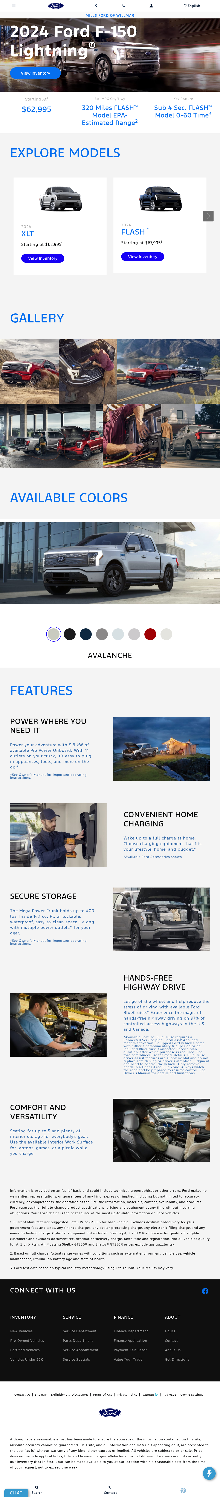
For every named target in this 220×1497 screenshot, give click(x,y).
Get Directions (177, 1359)
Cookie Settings (191, 1394)
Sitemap (41, 1394)
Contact (171, 1341)
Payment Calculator (130, 1350)
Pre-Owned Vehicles (27, 1341)
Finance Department (131, 1331)
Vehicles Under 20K (26, 1359)
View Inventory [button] (35, 73)
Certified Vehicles (25, 1350)
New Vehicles (21, 1331)
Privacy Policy (127, 1394)
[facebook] (205, 1291)
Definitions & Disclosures (70, 1394)
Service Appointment (81, 1350)
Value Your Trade (128, 1359)
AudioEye (169, 1394)
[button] (208, 216)
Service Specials (76, 1359)
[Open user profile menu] (151, 5)
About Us (173, 1350)
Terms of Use (103, 1394)
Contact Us (22, 1394)
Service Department (80, 1331)
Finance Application (130, 1341)
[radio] (54, 634)
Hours (170, 1331)
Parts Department (78, 1341)
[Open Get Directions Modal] (96, 6)
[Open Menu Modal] (14, 6)
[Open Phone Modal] (124, 6)
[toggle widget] (209, 1473)
